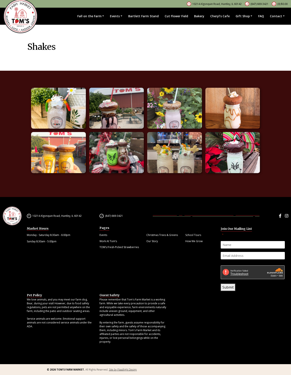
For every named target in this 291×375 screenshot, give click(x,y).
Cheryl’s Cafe (220, 16)
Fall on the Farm (89, 16)
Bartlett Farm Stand (143, 16)
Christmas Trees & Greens (162, 235)
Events (115, 16)
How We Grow (194, 241)
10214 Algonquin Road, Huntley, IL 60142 (57, 216)
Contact (276, 16)
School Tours (193, 235)
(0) (282, 4)
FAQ (261, 16)
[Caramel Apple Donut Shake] (232, 108)
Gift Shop (243, 16)
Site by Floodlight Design (123, 369)
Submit (228, 287)
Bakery (199, 16)
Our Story (152, 241)
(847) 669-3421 (259, 4)
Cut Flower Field (176, 16)
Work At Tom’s (108, 241)
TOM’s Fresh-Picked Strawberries (119, 247)
